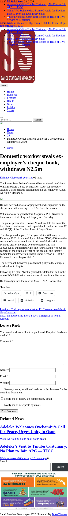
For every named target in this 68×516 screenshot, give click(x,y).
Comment (6, 341)
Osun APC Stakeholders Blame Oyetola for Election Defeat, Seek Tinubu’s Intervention (36, 12)
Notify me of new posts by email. (22, 404)
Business (12, 94)
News (10, 104)
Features (11, 97)
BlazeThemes (59, 514)
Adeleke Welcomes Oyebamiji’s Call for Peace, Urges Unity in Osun (32, 429)
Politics (11, 107)
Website (4, 382)
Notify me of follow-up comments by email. (28, 398)
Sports (10, 110)
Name (4, 369)
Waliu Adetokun (9, 438)
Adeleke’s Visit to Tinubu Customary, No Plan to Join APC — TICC (33, 448)
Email (4, 376)
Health (10, 100)
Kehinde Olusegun (10, 177)
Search (3, 461)
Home (10, 91)
